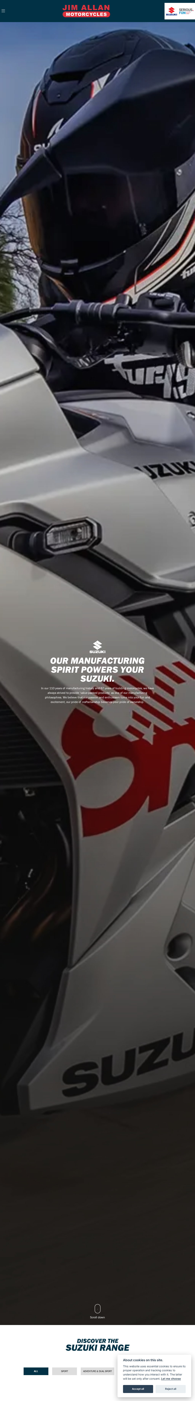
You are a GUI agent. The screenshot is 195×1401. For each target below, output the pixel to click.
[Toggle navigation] (3, 11)
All (36, 1371)
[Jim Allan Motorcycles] (86, 11)
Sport (64, 1371)
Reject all (170, 1388)
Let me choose (171, 1378)
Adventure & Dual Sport (97, 1371)
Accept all (138, 1388)
